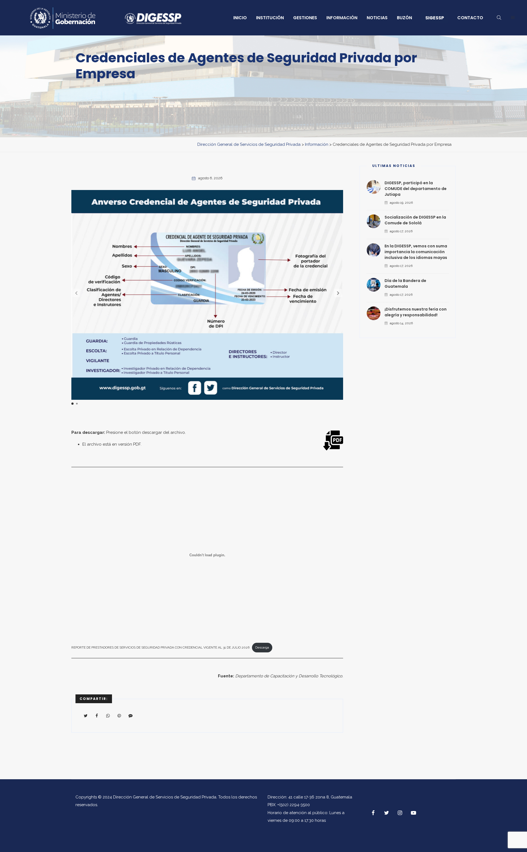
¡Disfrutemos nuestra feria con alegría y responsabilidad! (416, 312)
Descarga (262, 647)
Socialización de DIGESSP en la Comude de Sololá (415, 220)
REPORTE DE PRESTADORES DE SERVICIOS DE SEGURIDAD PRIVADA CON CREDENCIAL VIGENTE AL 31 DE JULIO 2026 (160, 647)
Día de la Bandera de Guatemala (405, 283)
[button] (338, 293)
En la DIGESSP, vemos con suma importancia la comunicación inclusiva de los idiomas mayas (416, 251)
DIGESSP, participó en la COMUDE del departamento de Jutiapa (416, 188)
